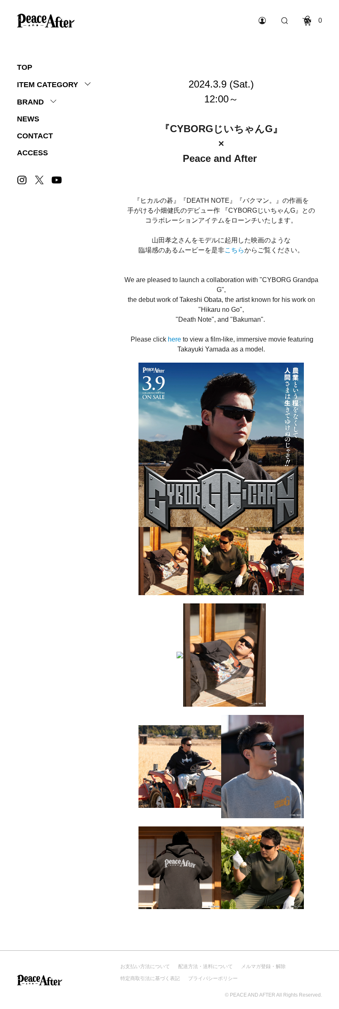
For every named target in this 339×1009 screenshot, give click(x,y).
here (174, 339)
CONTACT (35, 136)
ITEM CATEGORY (47, 85)
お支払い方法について (145, 966)
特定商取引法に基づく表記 (150, 978)
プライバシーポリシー (213, 978)
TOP (24, 67)
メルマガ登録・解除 (263, 966)
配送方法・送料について (205, 966)
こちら (234, 250)
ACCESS (32, 153)
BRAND (30, 102)
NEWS (28, 119)
